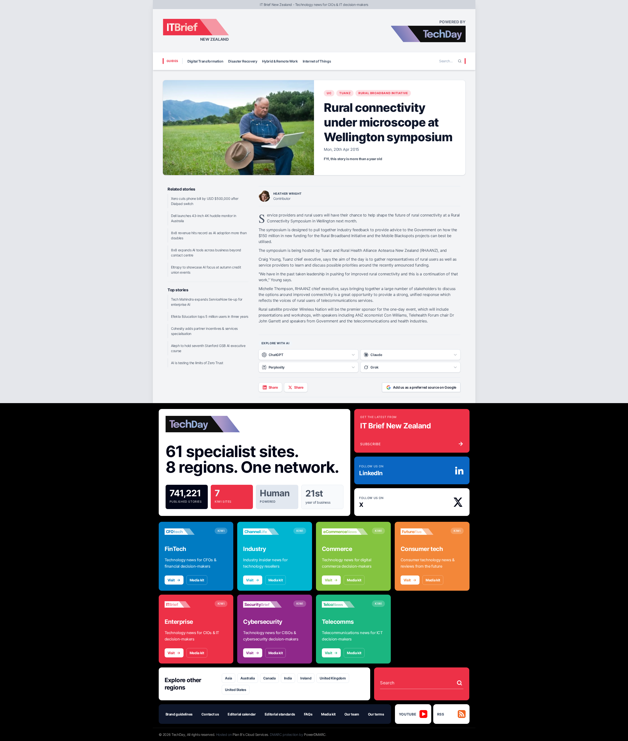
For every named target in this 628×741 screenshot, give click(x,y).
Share (273, 387)
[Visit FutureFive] (424, 532)
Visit (171, 580)
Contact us (210, 714)
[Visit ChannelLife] (266, 532)
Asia (228, 678)
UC (329, 93)
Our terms (376, 714)
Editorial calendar (242, 714)
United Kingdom (333, 678)
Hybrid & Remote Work (280, 61)
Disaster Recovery (242, 61)
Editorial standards (280, 714)
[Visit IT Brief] (188, 604)
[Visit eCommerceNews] (345, 532)
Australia (247, 678)
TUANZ (345, 93)
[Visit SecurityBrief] (266, 604)
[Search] (460, 61)
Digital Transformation (205, 61)
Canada (269, 678)
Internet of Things (317, 61)
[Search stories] (459, 683)
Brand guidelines (179, 714)
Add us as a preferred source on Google (424, 387)
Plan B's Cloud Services (250, 734)
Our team (351, 714)
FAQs (308, 714)
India (288, 678)
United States (235, 690)
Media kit (197, 580)
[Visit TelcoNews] (345, 604)
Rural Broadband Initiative (383, 93)
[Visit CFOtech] (188, 532)
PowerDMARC (315, 734)
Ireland (306, 678)
